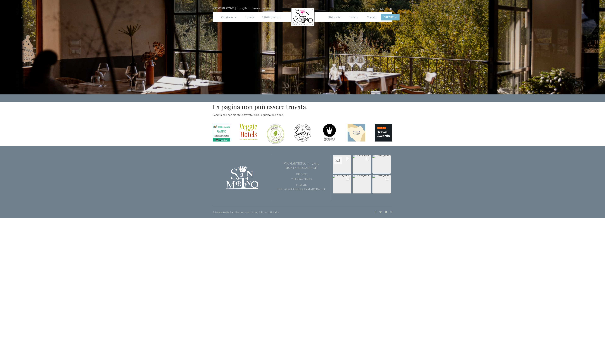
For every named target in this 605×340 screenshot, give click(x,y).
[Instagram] (391, 212)
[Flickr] (386, 212)
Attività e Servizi (271, 17)
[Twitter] (380, 212)
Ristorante (334, 17)
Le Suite (250, 17)
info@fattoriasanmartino (254, 8)
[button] (342, 164)
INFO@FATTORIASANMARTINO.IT (301, 189)
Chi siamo (227, 17)
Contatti (371, 17)
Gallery (354, 17)
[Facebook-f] (375, 212)
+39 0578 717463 (223, 8)
